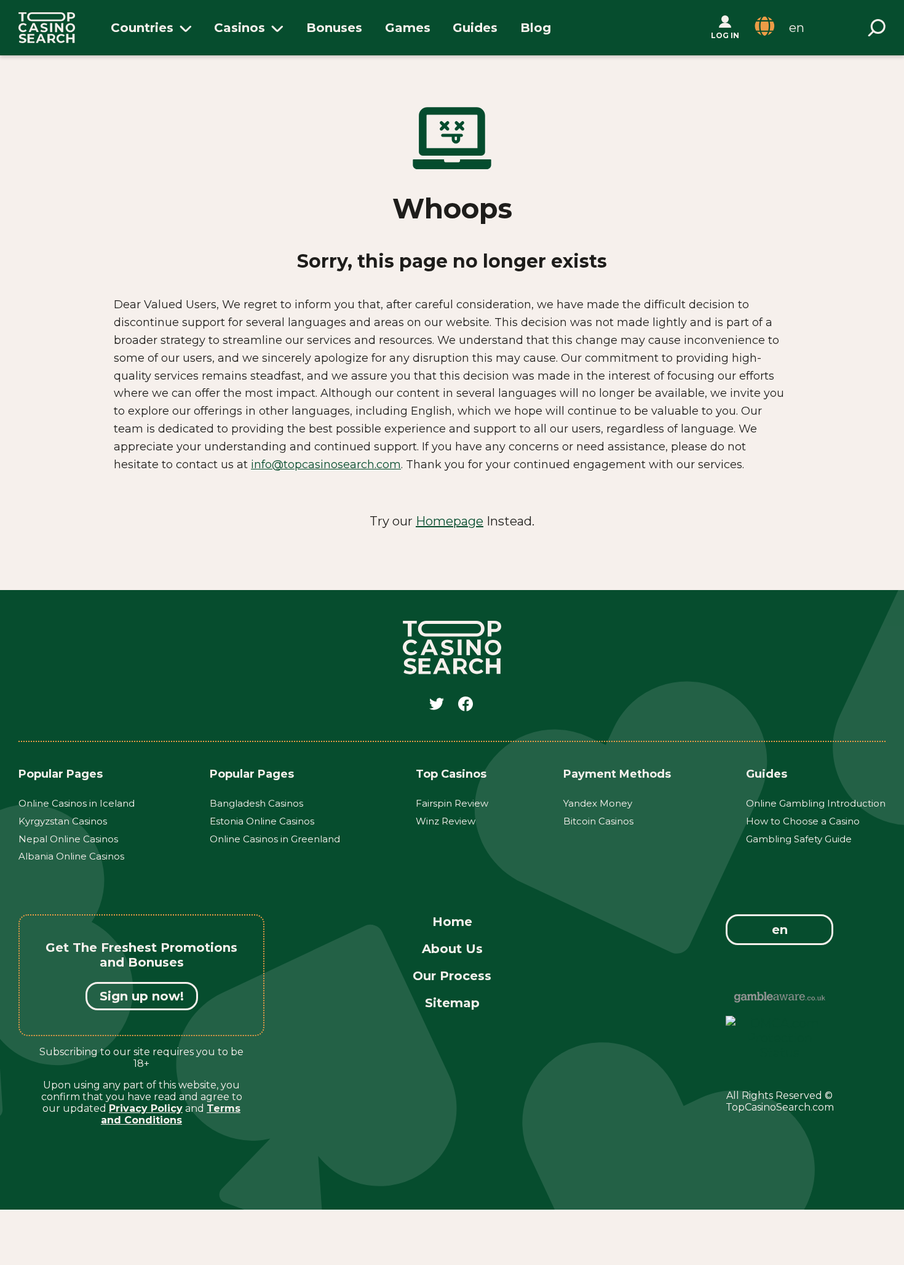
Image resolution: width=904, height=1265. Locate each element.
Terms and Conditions (170, 1114)
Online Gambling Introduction (816, 803)
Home (452, 921)
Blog (535, 27)
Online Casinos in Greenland (275, 839)
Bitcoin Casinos (598, 821)
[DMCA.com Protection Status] (779, 1052)
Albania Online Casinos (71, 856)
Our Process (452, 975)
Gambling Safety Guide (799, 839)
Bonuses (334, 27)
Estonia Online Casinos (262, 821)
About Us (452, 948)
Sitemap (452, 1003)
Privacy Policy (146, 1108)
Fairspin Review (452, 803)
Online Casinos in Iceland (76, 803)
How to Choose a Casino (803, 821)
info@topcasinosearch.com (326, 464)
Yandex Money (597, 803)
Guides (475, 27)
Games (407, 27)
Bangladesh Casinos (256, 803)
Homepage (449, 521)
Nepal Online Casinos (68, 839)
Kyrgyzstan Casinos (62, 821)
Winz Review (445, 821)
